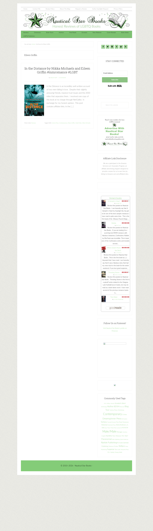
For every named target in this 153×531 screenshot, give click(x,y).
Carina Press (55, 123)
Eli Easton (124, 419)
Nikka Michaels (86, 123)
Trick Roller (114, 297)
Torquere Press (125, 449)
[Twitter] (107, 47)
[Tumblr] (116, 47)
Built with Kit (115, 86)
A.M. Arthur (107, 403)
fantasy (104, 422)
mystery (109, 436)
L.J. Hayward (118, 252)
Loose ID (119, 427)
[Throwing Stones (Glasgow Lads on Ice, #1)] (104, 277)
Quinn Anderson (124, 439)
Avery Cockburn (118, 274)
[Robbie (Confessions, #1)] (104, 227)
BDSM (116, 407)
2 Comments (62, 77)
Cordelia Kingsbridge (118, 299)
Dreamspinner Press (112, 419)
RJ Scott (120, 443)
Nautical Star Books (76, 21)
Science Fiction (113, 446)
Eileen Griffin (71, 123)
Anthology (104, 406)
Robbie (114, 223)
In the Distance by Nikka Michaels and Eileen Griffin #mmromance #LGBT (57, 70)
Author (110, 406)
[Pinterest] (112, 47)
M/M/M (125, 428)
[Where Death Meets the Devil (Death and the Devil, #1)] (104, 252)
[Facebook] (103, 47)
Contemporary (63, 123)
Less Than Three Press (111, 427)
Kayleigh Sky (118, 203)
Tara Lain (117, 449)
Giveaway (126, 422)
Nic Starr (125, 436)
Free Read (119, 422)
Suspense (110, 449)
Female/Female (111, 422)
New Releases (116, 436)
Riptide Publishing (109, 443)
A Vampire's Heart (114, 201)
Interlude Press (112, 425)
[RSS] (125, 47)
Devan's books (115, 198)
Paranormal (106, 439)
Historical (104, 425)
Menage (119, 432)
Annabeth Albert (120, 403)
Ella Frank (118, 225)
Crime (124, 414)
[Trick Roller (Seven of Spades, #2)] (104, 301)
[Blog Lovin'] (121, 47)
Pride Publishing (116, 439)
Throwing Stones (113, 272)
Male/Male (78, 123)
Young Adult (118, 452)
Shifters (122, 446)
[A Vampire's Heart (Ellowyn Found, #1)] (104, 206)
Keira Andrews (121, 425)
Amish (112, 403)
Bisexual (122, 406)
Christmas (121, 410)
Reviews (33, 123)
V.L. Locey (111, 452)
